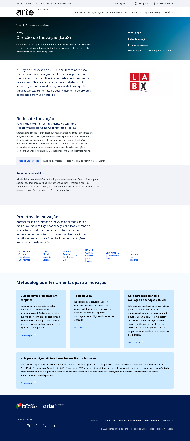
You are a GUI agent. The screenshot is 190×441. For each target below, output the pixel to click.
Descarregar (27, 335)
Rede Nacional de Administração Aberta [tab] (85, 160)
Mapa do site (108, 420)
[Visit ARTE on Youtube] (53, 426)
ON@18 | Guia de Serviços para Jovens (91, 257)
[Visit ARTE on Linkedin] (20, 426)
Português (120, 3)
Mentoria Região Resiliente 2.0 (70, 257)
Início (18, 25)
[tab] (80, 12)
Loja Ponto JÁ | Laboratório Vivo (113, 258)
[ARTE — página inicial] (32, 12)
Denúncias (168, 420)
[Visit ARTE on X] (44, 426)
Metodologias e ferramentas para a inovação (150, 50)
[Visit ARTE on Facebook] (36, 426)
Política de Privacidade (130, 420)
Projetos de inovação (138, 45)
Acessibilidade (152, 420)
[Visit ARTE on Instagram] (28, 426)
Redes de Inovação (137, 39)
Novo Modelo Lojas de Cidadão (49, 257)
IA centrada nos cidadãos (136, 257)
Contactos (93, 420)
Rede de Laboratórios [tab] (28, 160)
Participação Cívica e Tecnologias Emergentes (25, 257)
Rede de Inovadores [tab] (52, 160)
